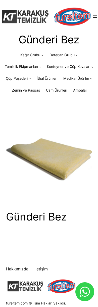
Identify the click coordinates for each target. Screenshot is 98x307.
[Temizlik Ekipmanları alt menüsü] (40, 67)
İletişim (41, 268)
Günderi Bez (36, 216)
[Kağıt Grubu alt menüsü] (42, 55)
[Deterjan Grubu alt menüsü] (76, 55)
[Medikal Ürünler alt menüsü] (91, 78)
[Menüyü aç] (95, 17)
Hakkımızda (17, 268)
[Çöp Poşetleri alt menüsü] (30, 78)
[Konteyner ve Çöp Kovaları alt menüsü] (92, 67)
